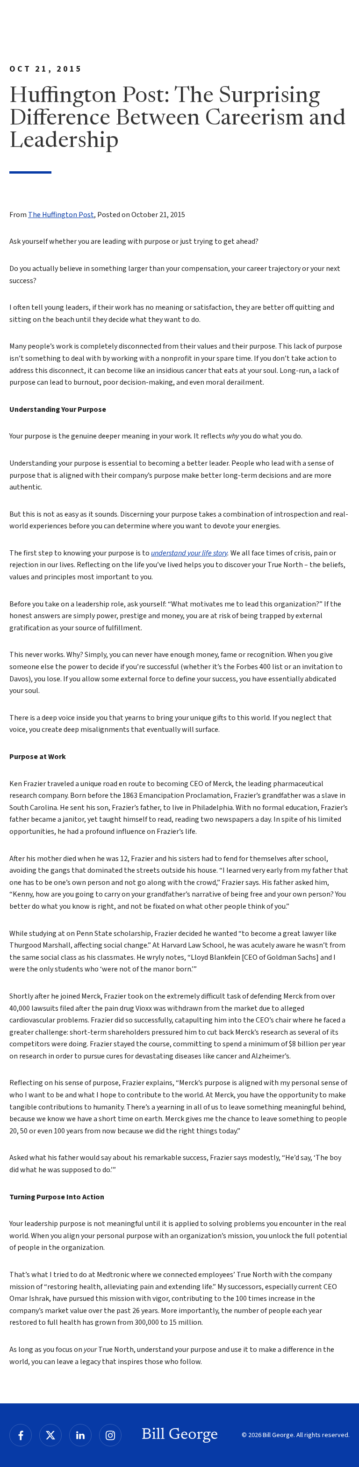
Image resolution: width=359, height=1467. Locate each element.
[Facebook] (20, 1435)
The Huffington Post (61, 215)
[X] (50, 1435)
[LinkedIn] (80, 1435)
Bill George (179, 1435)
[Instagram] (110, 1435)
